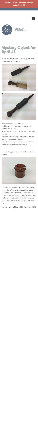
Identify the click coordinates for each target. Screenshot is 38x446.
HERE (34, 207)
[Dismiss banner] (24, 5)
